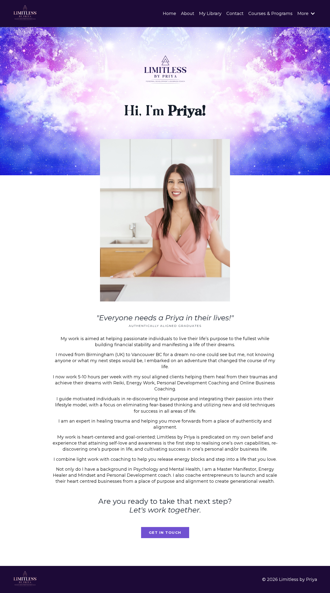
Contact (235, 13)
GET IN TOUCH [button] (165, 532)
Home (169, 13)
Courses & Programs (270, 13)
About (187, 13)
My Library (210, 13)
